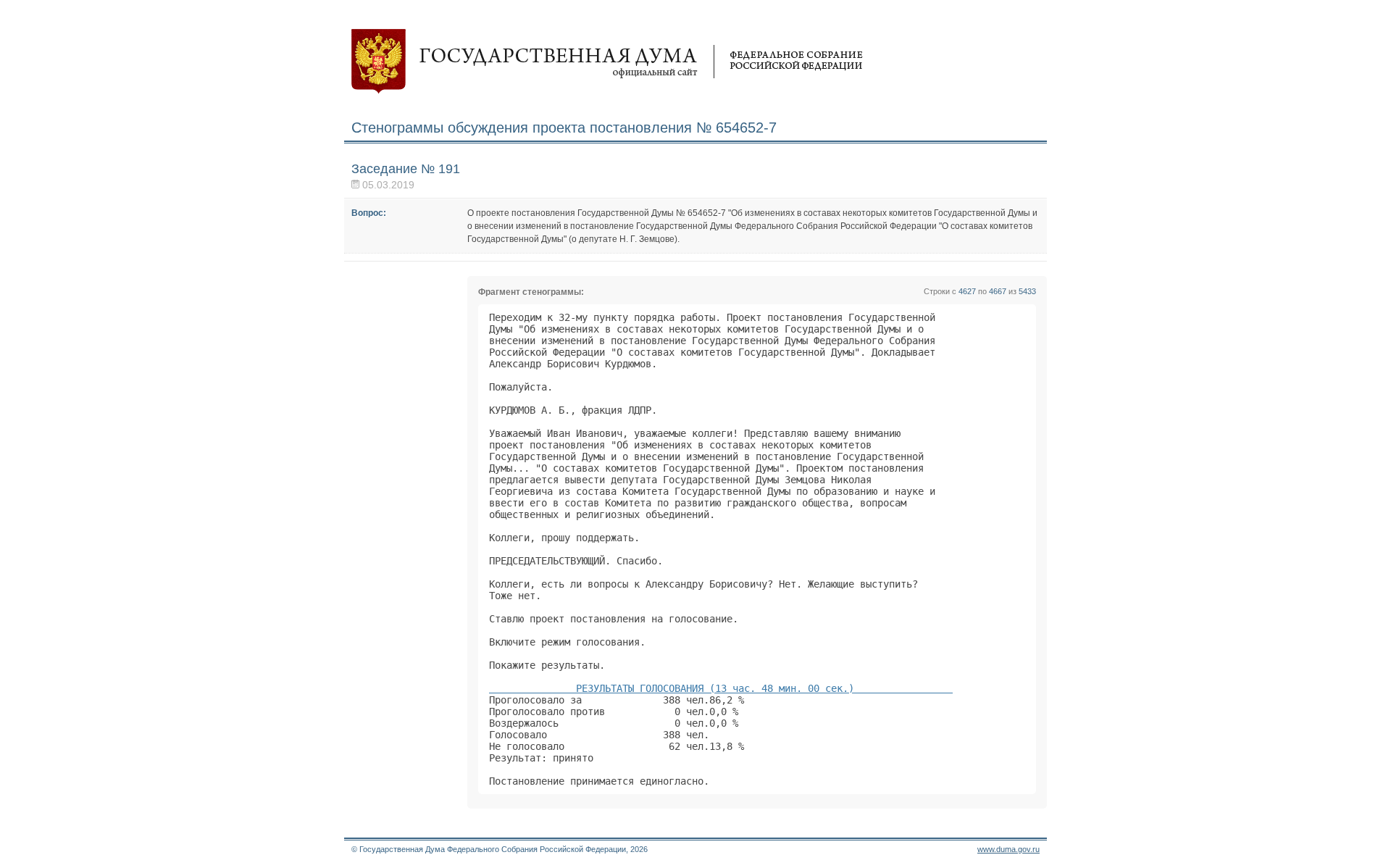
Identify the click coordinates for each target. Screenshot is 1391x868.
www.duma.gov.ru (1008, 849)
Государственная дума (607, 61)
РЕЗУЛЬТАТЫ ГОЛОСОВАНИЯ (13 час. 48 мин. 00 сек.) (721, 688)
